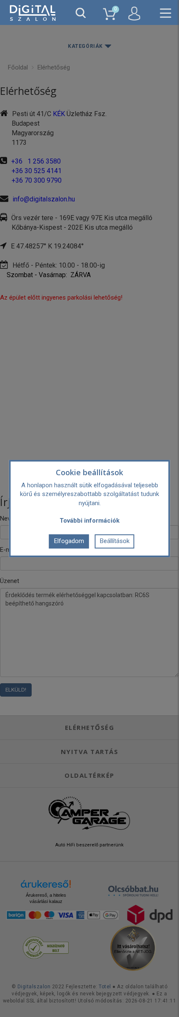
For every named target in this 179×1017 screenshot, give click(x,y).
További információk (89, 521)
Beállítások (114, 541)
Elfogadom (69, 541)
